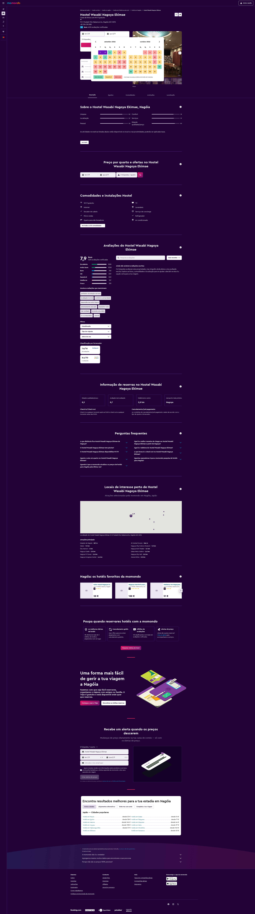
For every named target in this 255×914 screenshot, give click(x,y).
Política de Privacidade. (119, 781)
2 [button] (105, 52)
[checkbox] (90, 350)
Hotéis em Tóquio (88, 816)
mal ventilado (85, 311)
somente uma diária (98, 311)
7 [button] (95, 57)
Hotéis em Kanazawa (138, 830)
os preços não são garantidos (127, 848)
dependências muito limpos (90, 302)
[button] (3, 3)
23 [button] (105, 67)
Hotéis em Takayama (137, 819)
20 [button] (124, 62)
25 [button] (115, 67)
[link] (131, 648)
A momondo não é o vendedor (93, 854)
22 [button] (100, 67)
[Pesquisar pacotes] (3, 22)
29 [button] (100, 71)
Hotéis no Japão (106, 10)
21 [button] (95, 67)
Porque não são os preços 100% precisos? (97, 862)
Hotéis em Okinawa (89, 830)
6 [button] (124, 52)
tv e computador (86, 315)
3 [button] (109, 52)
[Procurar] (3, 13)
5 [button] (119, 52)
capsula (96, 315)
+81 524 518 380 (86, 24)
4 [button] (114, 52)
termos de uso (106, 781)
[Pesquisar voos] (3, 9)
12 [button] (119, 57)
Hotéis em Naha (136, 825)
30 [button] (105, 71)
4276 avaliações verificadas (98, 27)
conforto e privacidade (102, 298)
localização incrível (87, 298)
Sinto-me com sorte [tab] (125, 806)
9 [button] (105, 57)
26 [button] (119, 67)
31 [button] (154, 71)
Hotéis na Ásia (96, 10)
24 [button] (110, 67)
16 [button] (105, 62)
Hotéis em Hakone (89, 822)
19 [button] (119, 62)
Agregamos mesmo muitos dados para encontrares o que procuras (106, 858)
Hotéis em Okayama (137, 822)
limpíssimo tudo (104, 306)
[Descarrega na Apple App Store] (171, 883)
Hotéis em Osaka (136, 816)
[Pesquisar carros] (3, 18)
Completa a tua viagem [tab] (144, 806)
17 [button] (110, 62)
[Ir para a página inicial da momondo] (13, 3)
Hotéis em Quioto (88, 819)
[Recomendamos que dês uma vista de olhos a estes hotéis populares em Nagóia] (180, 576)
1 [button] (100, 52)
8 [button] (100, 57)
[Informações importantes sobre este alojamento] (180, 386)
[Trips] (3, 32)
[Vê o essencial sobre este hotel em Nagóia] (180, 107)
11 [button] (114, 57)
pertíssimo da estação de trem (90, 293)
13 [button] (124, 57)
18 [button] (114, 62)
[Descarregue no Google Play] (171, 878)
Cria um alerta (161, 635)
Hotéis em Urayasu (89, 825)
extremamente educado (88, 306)
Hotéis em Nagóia (136, 10)
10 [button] (110, 57)
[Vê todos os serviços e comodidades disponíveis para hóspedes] (180, 195)
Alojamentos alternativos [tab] (106, 806)
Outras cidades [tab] (89, 806)
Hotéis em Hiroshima (138, 828)
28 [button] (95, 71)
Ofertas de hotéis (85, 10)
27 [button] (124, 67)
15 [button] (100, 62)
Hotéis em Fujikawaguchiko (91, 828)
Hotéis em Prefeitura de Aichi (121, 10)
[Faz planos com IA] (3, 26)
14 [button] (95, 62)
